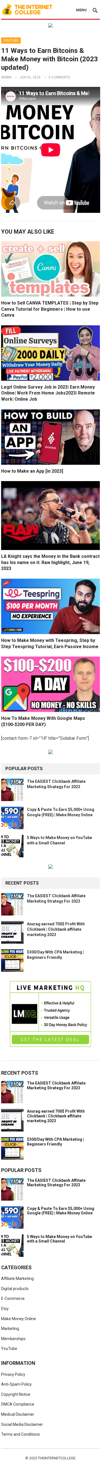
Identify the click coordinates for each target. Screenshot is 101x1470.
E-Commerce (13, 1298)
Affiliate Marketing (17, 1278)
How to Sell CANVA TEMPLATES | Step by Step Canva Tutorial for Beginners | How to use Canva (49, 309)
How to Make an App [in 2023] (32, 471)
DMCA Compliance (17, 1404)
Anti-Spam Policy (16, 1384)
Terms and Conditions (20, 1434)
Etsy (5, 1308)
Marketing (10, 1328)
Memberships (13, 1338)
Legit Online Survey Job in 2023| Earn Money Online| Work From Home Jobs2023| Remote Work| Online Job (48, 393)
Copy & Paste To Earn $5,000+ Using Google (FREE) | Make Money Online (60, 1211)
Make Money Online (18, 1318)
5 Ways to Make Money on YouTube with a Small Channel (59, 1239)
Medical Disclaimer (17, 1414)
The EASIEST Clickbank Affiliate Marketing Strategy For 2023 (56, 1085)
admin (6, 77)
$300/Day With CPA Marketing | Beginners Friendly (55, 1141)
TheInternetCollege (56, 1458)
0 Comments (59, 77)
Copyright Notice (15, 1394)
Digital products (15, 1288)
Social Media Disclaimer (22, 1424)
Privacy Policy (13, 1374)
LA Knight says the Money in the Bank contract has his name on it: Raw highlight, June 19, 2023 (50, 562)
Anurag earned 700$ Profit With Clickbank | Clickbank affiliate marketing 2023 (56, 929)
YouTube (11, 40)
